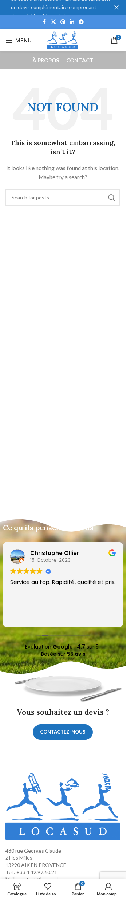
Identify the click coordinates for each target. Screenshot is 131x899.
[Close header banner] (116, 7)
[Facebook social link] (44, 22)
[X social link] (53, 22)
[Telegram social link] (81, 22)
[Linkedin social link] (72, 22)
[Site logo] (63, 40)
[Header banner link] (63, 7)
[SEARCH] (111, 197)
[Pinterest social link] (63, 22)
